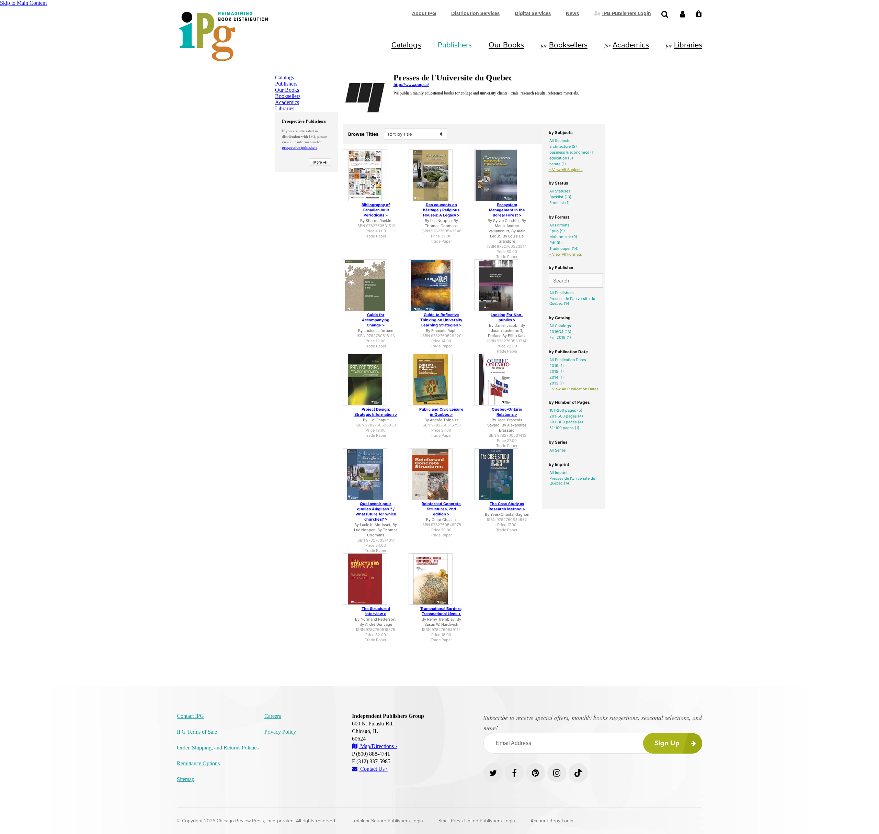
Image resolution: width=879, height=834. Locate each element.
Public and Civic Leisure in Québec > (441, 412)
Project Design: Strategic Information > (375, 412)
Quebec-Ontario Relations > (507, 412)
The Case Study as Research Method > (507, 506)
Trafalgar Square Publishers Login (387, 821)
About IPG (424, 13)
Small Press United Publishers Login (476, 821)
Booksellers (568, 45)
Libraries (688, 45)
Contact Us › (373, 769)
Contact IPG (190, 716)
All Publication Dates (567, 359)
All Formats (559, 225)
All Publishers (561, 292)
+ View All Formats (565, 254)
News (572, 13)
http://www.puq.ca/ (411, 84)
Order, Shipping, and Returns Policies (218, 747)
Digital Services (533, 13)
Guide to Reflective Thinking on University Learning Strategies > (441, 319)
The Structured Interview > (376, 611)
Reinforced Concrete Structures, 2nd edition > (441, 508)
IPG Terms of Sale (197, 732)
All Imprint (558, 472)
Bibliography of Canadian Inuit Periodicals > (376, 210)
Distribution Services (475, 13)
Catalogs (406, 45)
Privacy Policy (280, 732)
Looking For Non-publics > (507, 317)
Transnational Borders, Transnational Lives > (441, 611)
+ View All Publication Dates (573, 389)
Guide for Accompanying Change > (375, 319)
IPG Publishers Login (626, 13)
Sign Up (667, 743)
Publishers (455, 45)
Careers (272, 716)
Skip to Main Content (23, 3)
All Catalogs (560, 325)
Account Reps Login (551, 821)
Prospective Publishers (304, 121)
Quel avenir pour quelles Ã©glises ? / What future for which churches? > (375, 511)
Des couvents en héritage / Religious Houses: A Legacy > (441, 210)
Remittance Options (198, 763)
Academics (631, 45)
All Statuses (559, 191)
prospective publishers (299, 147)
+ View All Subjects (566, 169)
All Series (557, 450)
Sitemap (185, 779)
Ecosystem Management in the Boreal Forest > (507, 210)
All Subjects (559, 140)
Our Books (506, 45)
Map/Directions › (378, 746)
